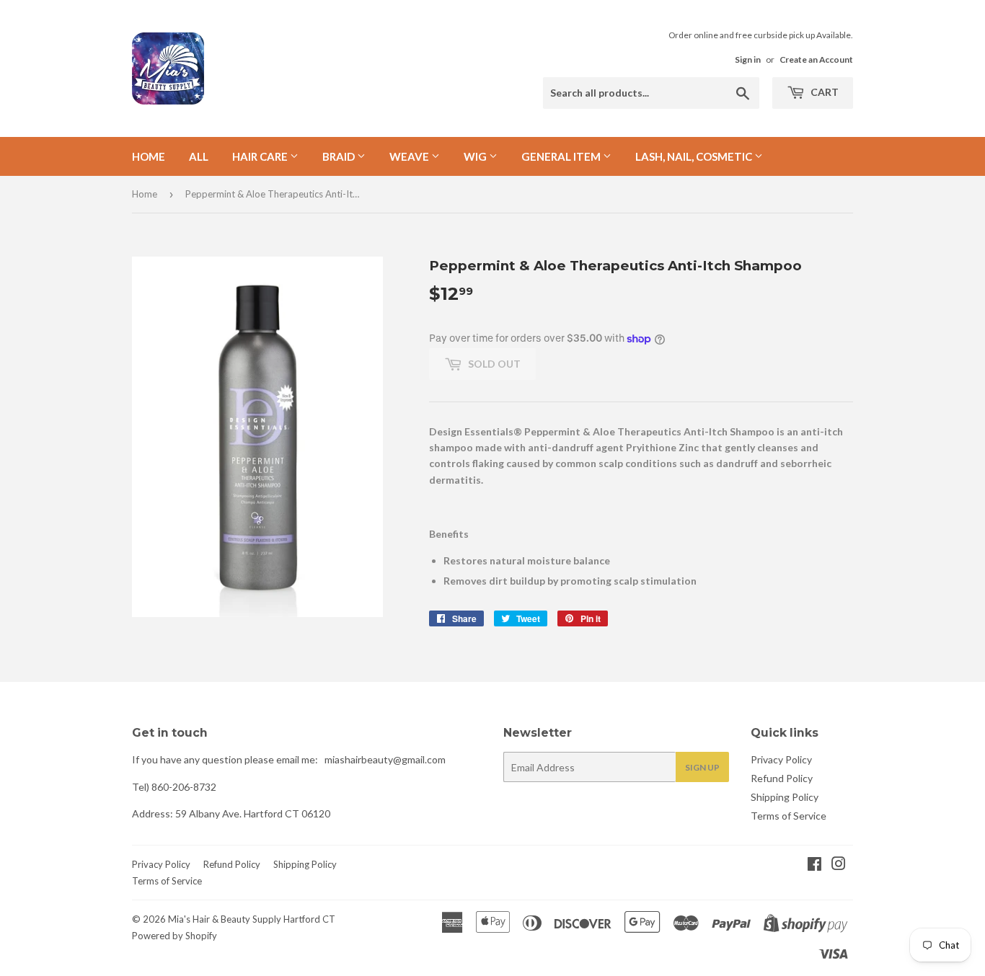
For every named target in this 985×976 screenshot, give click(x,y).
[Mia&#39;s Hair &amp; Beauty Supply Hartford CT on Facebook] (814, 865)
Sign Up (702, 767)
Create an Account (816, 59)
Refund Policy (782, 778)
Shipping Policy (784, 797)
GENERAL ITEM (562, 156)
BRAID (339, 156)
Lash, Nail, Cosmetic (694, 156)
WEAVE (410, 156)
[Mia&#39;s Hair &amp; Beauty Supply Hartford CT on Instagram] (838, 865)
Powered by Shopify (174, 935)
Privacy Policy (781, 759)
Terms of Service (788, 815)
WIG (476, 156)
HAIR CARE (261, 156)
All (198, 156)
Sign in (748, 59)
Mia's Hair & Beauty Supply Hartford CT (251, 919)
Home (148, 156)
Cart (823, 92)
